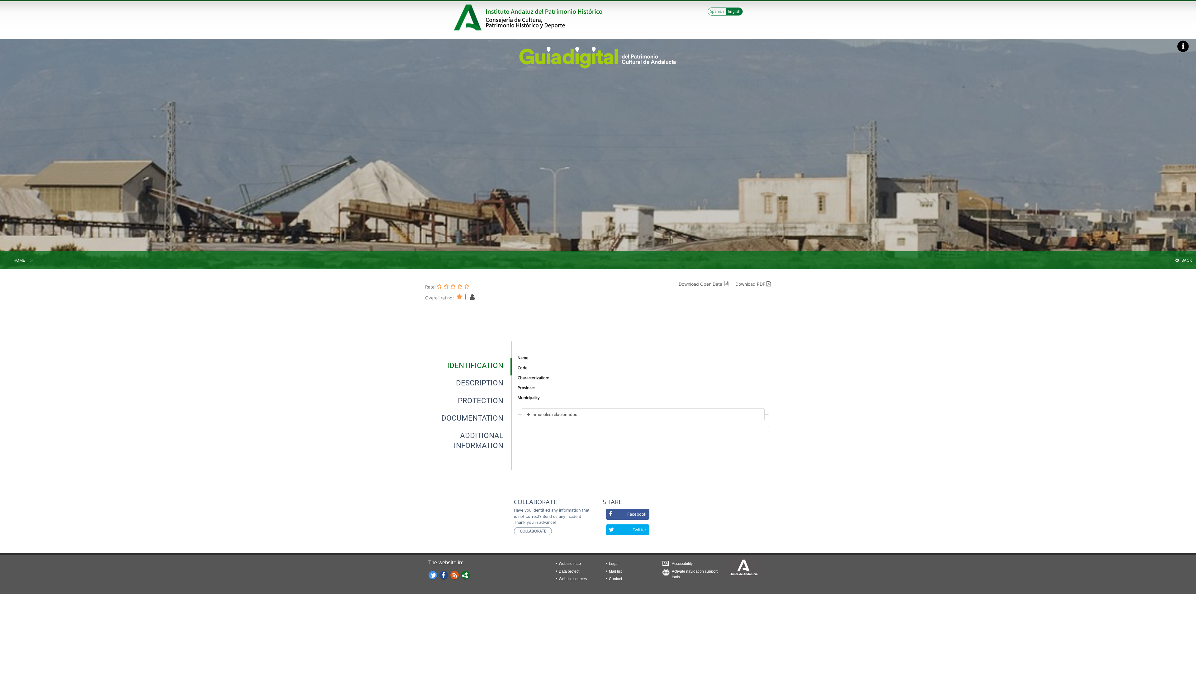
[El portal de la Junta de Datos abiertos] (465, 575)
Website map (570, 563)
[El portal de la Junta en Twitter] (433, 575)
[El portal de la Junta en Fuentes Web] (454, 575)
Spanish (717, 11)
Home (19, 260)
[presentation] (468, 365)
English (734, 11)
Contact (615, 579)
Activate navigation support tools (695, 572)
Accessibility (682, 563)
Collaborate (533, 531)
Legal (614, 563)
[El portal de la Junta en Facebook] (443, 575)
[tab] (475, 365)
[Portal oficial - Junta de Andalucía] (468, 17)
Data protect (569, 571)
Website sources (573, 579)
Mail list (615, 571)
